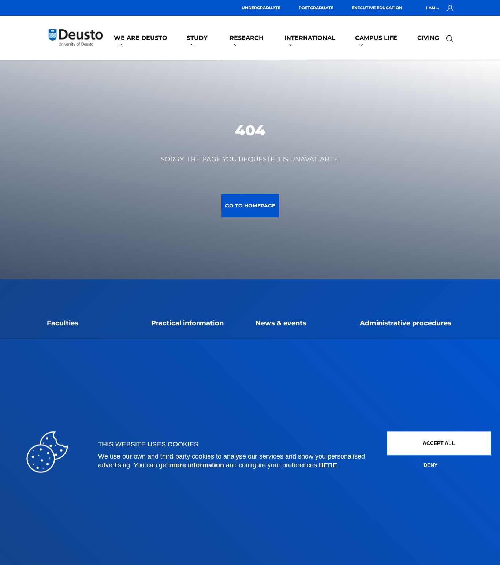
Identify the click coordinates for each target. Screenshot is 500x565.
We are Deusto (140, 37)
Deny (430, 465)
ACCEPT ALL (439, 443)
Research (247, 37)
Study (197, 37)
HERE (328, 465)
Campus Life (376, 37)
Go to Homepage (250, 205)
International (309, 37)
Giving (428, 37)
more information (197, 465)
